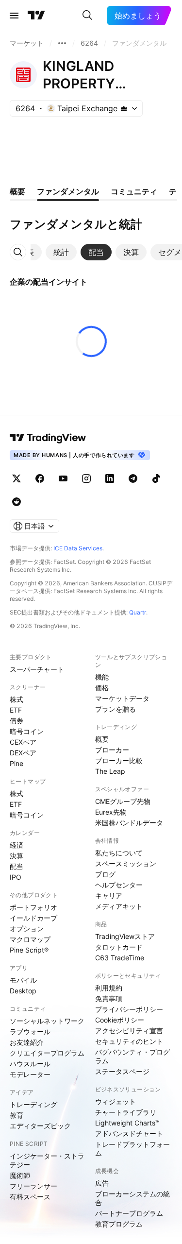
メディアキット (119, 906)
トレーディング (33, 1104)
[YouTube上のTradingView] (63, 478)
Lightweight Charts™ (127, 1123)
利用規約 (108, 988)
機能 (102, 677)
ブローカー (112, 750)
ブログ (105, 874)
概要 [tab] (17, 191)
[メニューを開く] (14, 15)
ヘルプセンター (119, 885)
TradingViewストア (125, 936)
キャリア (108, 895)
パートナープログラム (129, 1213)
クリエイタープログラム (47, 1053)
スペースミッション (125, 863)
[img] (123, 108)
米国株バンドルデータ (129, 822)
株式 (16, 699)
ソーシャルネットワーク (47, 1021)
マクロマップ (30, 939)
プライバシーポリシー (129, 1009)
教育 (16, 1115)
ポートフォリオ (33, 907)
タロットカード (119, 947)
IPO (15, 877)
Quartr (137, 612)
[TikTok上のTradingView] (156, 478)
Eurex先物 (111, 812)
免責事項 (108, 998)
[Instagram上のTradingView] (86, 478)
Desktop (23, 991)
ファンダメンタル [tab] (68, 191)
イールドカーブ (33, 918)
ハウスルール (30, 1063)
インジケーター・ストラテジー (47, 1160)
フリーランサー (33, 1186)
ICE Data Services (77, 548)
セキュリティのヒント (129, 1041)
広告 (102, 1183)
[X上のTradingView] (16, 478)
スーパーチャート (37, 669)
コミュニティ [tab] (134, 191)
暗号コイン (27, 731)
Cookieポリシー (119, 1020)
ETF (16, 710)
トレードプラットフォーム (132, 1148)
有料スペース (30, 1197)
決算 (16, 856)
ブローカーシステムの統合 (132, 1198)
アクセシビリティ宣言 (129, 1030)
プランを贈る (115, 709)
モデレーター (30, 1074)
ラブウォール (30, 1031)
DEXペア (23, 753)
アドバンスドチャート (129, 1133)
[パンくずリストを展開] (62, 43)
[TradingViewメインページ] (48, 437)
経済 (16, 845)
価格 (102, 687)
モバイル (23, 980)
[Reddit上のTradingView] (16, 502)
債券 (16, 720)
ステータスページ (122, 1071)
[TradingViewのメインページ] (36, 15)
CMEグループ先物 (122, 801)
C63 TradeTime (119, 958)
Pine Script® (29, 950)
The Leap (110, 771)
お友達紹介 (27, 1042)
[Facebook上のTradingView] (40, 478)
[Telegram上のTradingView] (133, 478)
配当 (16, 866)
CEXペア (23, 742)
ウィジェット (115, 1101)
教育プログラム (119, 1224)
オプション (27, 928)
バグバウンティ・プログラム (132, 1056)
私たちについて (119, 853)
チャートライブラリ (125, 1112)
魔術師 (20, 1175)
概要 (102, 739)
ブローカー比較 (119, 760)
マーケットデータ (122, 698)
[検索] (87, 15)
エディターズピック (40, 1126)
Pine (16, 763)
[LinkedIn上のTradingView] (109, 478)
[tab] (61, 252)
